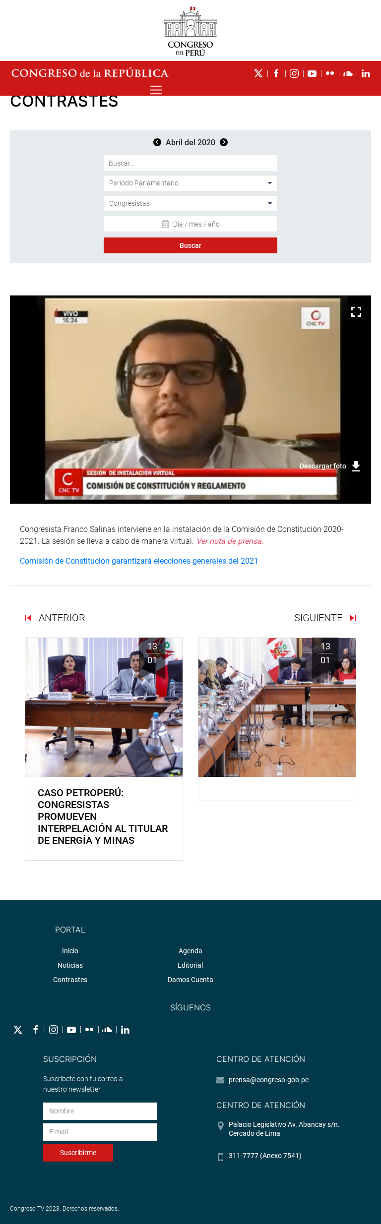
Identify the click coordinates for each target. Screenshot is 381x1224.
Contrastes (70, 980)
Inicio (70, 951)
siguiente (319, 618)
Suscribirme (78, 1153)
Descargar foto (323, 466)
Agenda (190, 951)
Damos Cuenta (190, 980)
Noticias (70, 965)
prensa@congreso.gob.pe (269, 1080)
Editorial (190, 965)
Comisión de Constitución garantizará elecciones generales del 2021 (139, 561)
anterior (60, 618)
